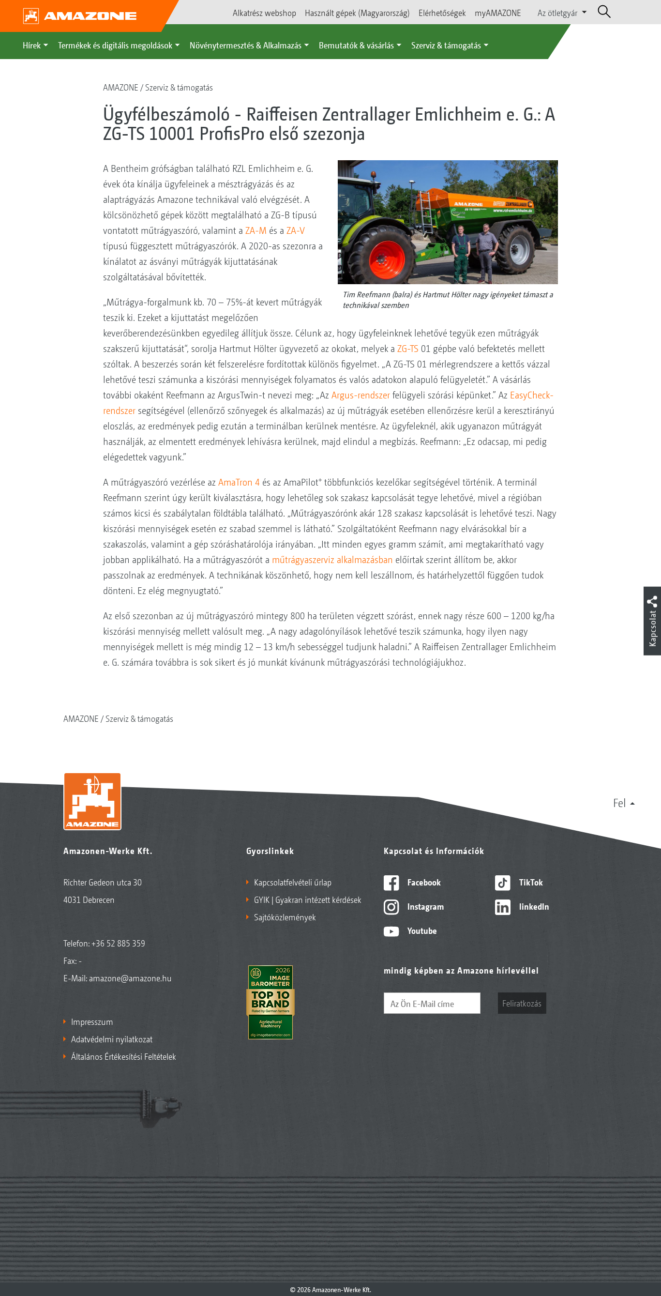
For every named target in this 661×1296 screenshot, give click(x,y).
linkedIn (533, 905)
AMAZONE (120, 86)
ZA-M (256, 230)
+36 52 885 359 (118, 942)
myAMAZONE (498, 12)
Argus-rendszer (360, 394)
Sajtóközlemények (285, 916)
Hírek (32, 44)
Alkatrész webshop (264, 12)
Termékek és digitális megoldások (115, 44)
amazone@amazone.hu (130, 977)
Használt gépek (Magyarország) (357, 12)
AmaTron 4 (239, 482)
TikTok (530, 881)
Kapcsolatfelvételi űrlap (292, 881)
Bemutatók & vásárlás (356, 44)
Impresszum (92, 1021)
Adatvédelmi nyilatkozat (111, 1038)
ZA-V (295, 230)
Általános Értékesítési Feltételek (123, 1056)
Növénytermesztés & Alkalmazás (245, 44)
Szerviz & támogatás (446, 44)
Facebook (423, 881)
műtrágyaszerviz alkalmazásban (332, 559)
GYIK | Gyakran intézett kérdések (307, 899)
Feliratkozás (521, 1002)
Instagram (425, 905)
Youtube (421, 930)
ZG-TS (408, 348)
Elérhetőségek (442, 12)
